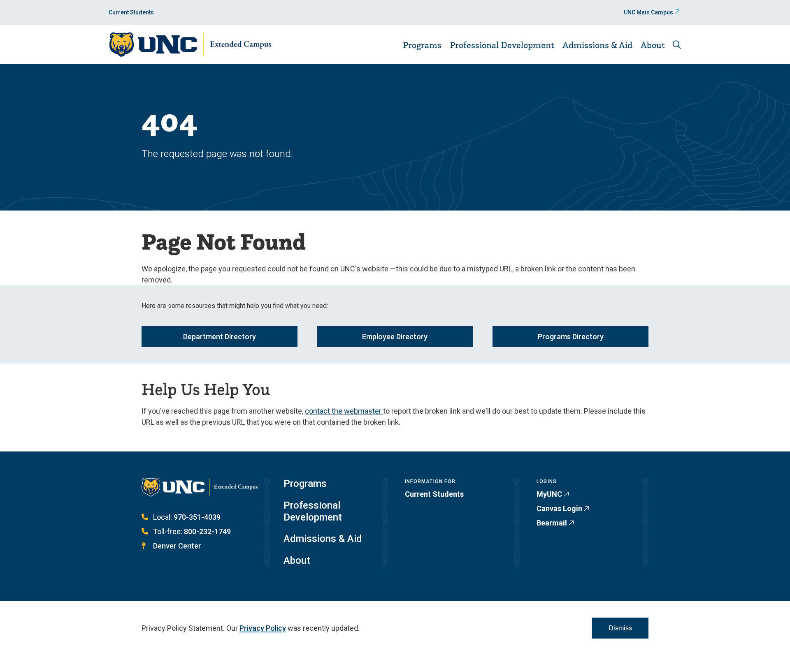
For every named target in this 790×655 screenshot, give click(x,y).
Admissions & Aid (597, 44)
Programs (422, 44)
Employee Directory (395, 336)
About (653, 44)
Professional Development (502, 44)
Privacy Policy (262, 628)
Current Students (131, 12)
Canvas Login (559, 508)
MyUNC (549, 494)
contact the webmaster (344, 411)
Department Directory (219, 336)
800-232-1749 (207, 531)
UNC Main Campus (648, 12)
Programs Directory (571, 336)
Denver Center (177, 546)
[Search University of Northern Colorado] (677, 44)
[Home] (190, 45)
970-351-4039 (197, 517)
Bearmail (552, 522)
